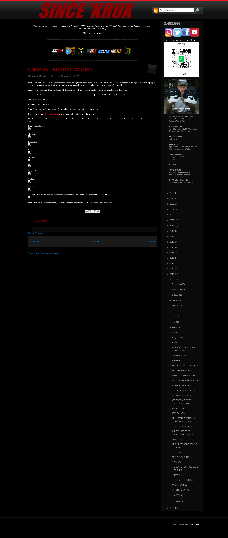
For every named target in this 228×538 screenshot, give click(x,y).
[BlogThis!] (89, 211)
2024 (172, 198)
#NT (97, 28)
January (175, 501)
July (173, 311)
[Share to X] (92, 211)
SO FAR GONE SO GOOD (182, 385)
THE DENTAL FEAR (180, 452)
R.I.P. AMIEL (177, 361)
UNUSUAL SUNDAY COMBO (60, 69)
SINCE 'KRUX (195, 524)
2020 (172, 220)
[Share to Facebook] (95, 211)
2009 (172, 280)
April (174, 327)
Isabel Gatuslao (175, 137)
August (175, 306)
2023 (172, 204)
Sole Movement (175, 127)
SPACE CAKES (178, 413)
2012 (172, 263)
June (174, 317)
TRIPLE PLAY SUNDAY (181, 457)
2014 (172, 253)
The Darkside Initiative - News (182, 116)
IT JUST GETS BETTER (181, 343)
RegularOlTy (174, 144)
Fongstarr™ (174, 164)
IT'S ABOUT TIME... (180, 408)
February (176, 338)
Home (96, 241)
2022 (172, 209)
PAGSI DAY (176, 462)
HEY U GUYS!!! (175, 170)
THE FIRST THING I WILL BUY (184, 390)
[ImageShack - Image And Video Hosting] (29, 129)
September (176, 300)
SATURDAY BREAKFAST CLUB (185, 380)
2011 (172, 269)
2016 (172, 242)
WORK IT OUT (178, 439)
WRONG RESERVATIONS (183, 371)
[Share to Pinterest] (98, 211)
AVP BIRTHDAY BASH (181, 490)
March (174, 333)
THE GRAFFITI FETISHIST (183, 480)
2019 (172, 226)
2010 (172, 274)
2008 (172, 508)
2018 (172, 231)
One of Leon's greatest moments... (182, 182)
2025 (172, 193)
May (174, 322)
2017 (172, 236)
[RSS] (155, 10)
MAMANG (176, 475)
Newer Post (35, 241)
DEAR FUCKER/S (179, 356)
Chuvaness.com (176, 154)
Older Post (150, 241)
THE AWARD (177, 495)
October (175, 295)
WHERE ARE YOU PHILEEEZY (185, 366)
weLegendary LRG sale (182, 395)
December (176, 284)
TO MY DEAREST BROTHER (184, 426)
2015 (172, 247)
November (176, 290)
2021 (172, 215)
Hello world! (173, 139)
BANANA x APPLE (179, 485)
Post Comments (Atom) (50, 253)
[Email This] (86, 211)
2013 (172, 258)
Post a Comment (35, 233)
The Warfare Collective (179, 180)
